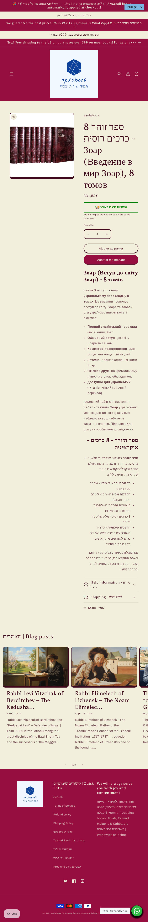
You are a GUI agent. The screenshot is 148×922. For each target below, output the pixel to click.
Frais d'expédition (94, 214)
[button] (11, 74)
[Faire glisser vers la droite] (82, 764)
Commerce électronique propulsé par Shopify (84, 913)
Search (58, 797)
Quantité (89, 225)
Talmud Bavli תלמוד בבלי (69, 840)
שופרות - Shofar (63, 858)
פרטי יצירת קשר (63, 831)
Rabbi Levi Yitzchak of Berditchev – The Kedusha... (35, 700)
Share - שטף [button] (96, 607)
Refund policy (62, 814)
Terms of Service (64, 805)
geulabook (56, 913)
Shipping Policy (63, 823)
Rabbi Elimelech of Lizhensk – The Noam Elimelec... (102, 700)
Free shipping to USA (67, 866)
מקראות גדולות (62, 849)
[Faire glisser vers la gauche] (65, 764)
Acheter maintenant (111, 259)
